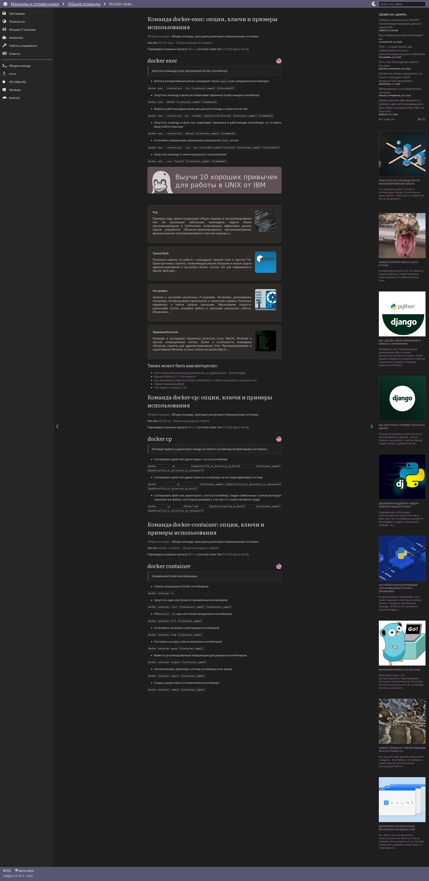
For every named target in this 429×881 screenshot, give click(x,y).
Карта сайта (26, 870)
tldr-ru (192, 49)
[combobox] (402, 4)
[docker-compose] (57, 437)
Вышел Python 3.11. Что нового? (175, 376)
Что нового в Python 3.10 (170, 387)
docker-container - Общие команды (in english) (189, 548)
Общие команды (84, 4)
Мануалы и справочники (35, 4)
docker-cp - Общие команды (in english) (184, 421)
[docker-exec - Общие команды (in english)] (279, 61)
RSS (423, 119)
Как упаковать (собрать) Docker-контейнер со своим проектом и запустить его (205, 380)
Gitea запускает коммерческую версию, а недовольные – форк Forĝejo (200, 373)
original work (239, 49)
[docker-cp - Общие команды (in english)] (279, 439)
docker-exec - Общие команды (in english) (185, 43)
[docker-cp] (372, 437)
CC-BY (226, 49)
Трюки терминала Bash (169, 384)
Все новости (387, 119)
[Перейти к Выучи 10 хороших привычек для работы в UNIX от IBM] (214, 181)
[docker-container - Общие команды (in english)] (279, 566)
